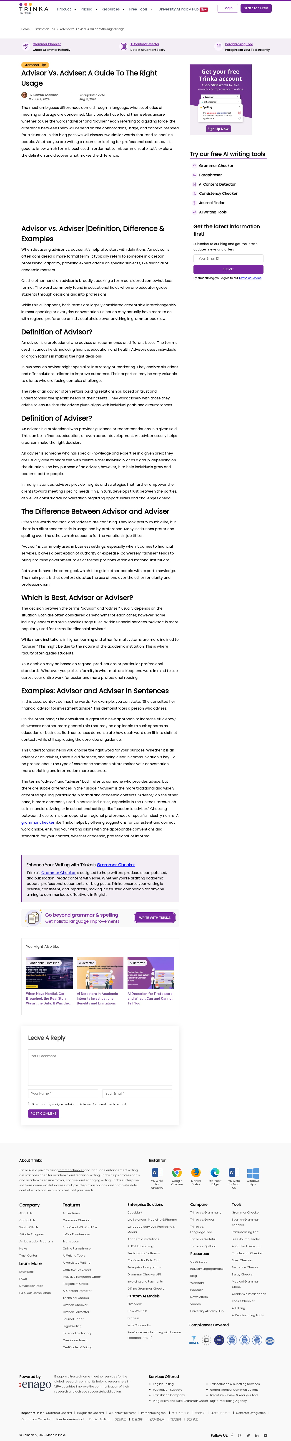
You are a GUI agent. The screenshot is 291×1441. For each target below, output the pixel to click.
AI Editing (238, 1308)
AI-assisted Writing (76, 1262)
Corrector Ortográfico (251, 1413)
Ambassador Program (36, 1241)
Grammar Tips (35, 65)
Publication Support (167, 1389)
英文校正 (200, 1413)
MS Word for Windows (157, 1184)
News (23, 1248)
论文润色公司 (156, 1419)
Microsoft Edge (215, 1182)
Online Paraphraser (77, 1248)
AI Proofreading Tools (248, 1315)
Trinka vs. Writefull (203, 1239)
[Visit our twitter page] (248, 1435)
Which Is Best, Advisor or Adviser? (58, 200)
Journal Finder (73, 1319)
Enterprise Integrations (144, 1267)
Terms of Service (250, 278)
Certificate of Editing (77, 1347)
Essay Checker (243, 1274)
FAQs (23, 1279)
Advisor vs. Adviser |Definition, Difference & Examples (73, 173)
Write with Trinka (155, 917)
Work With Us (28, 1227)
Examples (26, 1272)
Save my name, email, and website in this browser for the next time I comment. (79, 1104)
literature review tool (70, 1419)
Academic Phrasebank (249, 1294)
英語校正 (120, 1419)
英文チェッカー (220, 1413)
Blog (193, 1276)
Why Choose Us (139, 1325)
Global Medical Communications (234, 1389)
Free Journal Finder (246, 1239)
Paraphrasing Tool (239, 44)
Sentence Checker (246, 1267)
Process (134, 1318)
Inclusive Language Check (82, 1277)
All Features (71, 1213)
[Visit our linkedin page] (256, 1435)
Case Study (198, 1262)
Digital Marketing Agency (228, 1401)
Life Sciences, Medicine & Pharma (152, 1219)
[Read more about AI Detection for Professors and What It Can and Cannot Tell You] (151, 973)
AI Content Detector (144, 44)
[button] (169, 165)
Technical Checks (76, 1298)
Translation (71, 1241)
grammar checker (38, 822)
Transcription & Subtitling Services (235, 1384)
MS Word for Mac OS (234, 1184)
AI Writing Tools (74, 1255)
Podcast (196, 1290)
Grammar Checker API (144, 1274)
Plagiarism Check (76, 1284)
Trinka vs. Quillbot (203, 1246)
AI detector (86, 963)
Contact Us (27, 1220)
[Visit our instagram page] (239, 1435)
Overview (135, 1304)
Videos (195, 1304)
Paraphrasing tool (153, 1413)
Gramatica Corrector (36, 1419)
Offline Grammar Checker (147, 1288)
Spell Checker (242, 1260)
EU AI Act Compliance (35, 1293)
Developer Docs (31, 1286)
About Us (26, 1213)
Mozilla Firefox (196, 1182)
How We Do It (137, 1311)
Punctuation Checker (247, 1253)
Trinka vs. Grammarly (205, 1212)
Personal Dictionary (77, 1333)
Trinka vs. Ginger (202, 1219)
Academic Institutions (143, 1239)
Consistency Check (77, 1269)
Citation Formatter (76, 1312)
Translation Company (169, 1395)
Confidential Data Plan (43, 963)
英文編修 (176, 1419)
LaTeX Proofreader (76, 1234)
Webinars (197, 1283)
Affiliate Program (31, 1234)
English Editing (163, 1384)
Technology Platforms (144, 1253)
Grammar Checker (47, 44)
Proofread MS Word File (80, 1227)
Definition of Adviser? (47, 186)
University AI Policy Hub (207, 1311)
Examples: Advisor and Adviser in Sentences (66, 207)
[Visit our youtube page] (265, 1435)
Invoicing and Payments (145, 1281)
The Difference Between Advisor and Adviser (68, 193)
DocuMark (135, 1212)
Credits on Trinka (75, 1340)
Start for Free (256, 8)
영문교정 (137, 1419)
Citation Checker (75, 1305)
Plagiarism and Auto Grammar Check (180, 1401)
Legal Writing (72, 1326)
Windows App (253, 1182)
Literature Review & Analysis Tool (234, 1395)
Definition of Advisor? (47, 179)
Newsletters (199, 1297)
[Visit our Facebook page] (232, 1435)
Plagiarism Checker (90, 1413)
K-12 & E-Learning (140, 1246)
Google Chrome (177, 1182)
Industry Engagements (206, 1269)
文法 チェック (180, 1413)
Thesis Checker (243, 1301)
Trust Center (28, 1255)
